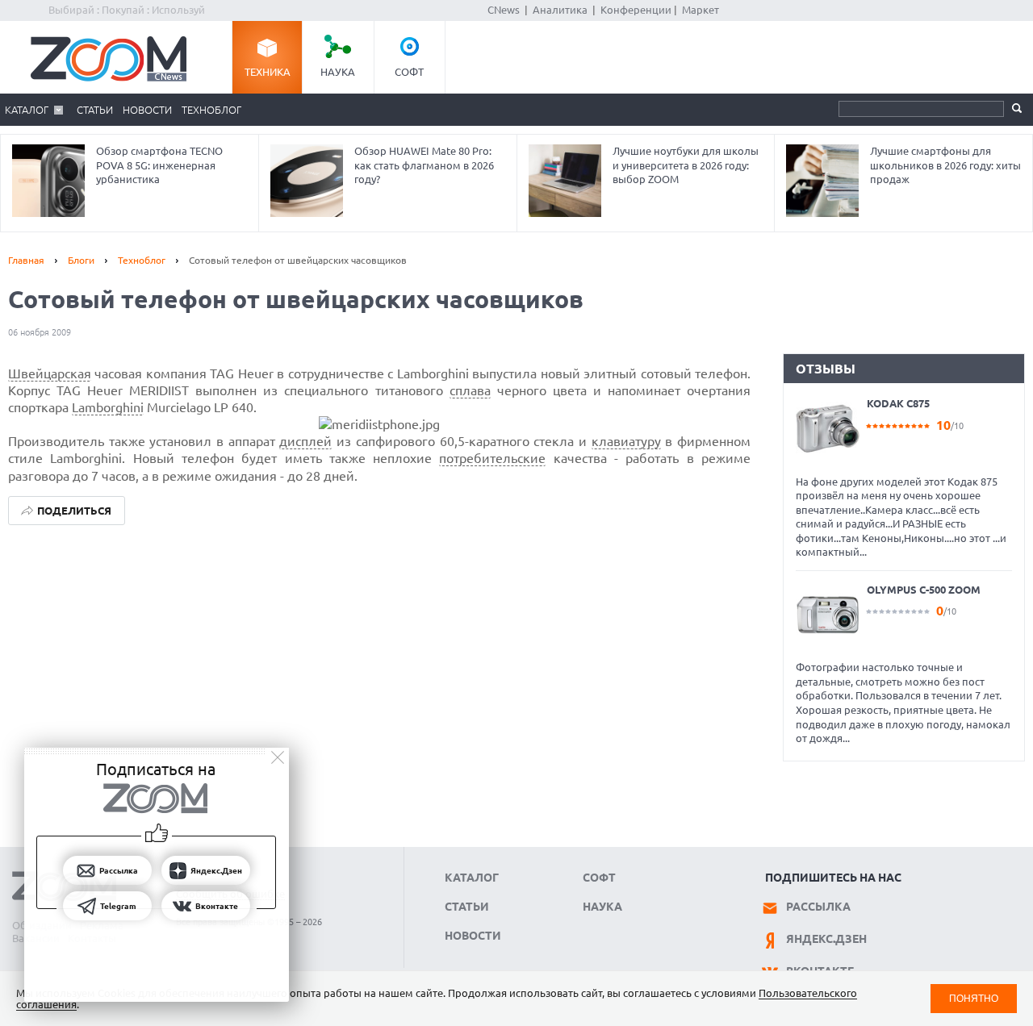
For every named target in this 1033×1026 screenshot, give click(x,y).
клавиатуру (626, 441)
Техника (268, 71)
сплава (470, 390)
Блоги (81, 260)
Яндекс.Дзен (826, 938)
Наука (337, 71)
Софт (409, 71)
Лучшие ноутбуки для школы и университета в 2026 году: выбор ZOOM (686, 165)
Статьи (95, 109)
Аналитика (560, 9)
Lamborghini (108, 407)
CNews (503, 9)
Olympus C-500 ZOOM (924, 589)
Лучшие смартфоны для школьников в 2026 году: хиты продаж (945, 165)
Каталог (26, 109)
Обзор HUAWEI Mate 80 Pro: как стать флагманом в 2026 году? (424, 165)
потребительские (492, 458)
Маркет (700, 9)
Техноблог (211, 109)
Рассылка (818, 906)
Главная (26, 260)
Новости (147, 109)
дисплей (305, 441)
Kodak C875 (898, 403)
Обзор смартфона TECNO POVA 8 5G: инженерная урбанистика (159, 165)
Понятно (973, 998)
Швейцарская (49, 373)
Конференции (635, 9)
